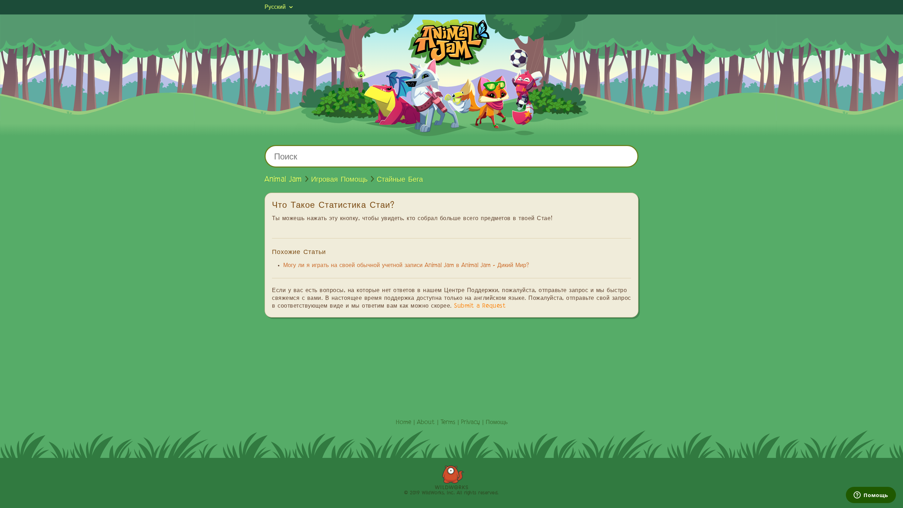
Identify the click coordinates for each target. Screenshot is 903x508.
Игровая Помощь (339, 179)
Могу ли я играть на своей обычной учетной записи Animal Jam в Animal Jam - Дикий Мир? (406, 265)
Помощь (497, 422)
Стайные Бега (400, 179)
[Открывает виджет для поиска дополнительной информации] (871, 495)
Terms (448, 422)
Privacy (470, 422)
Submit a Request (480, 306)
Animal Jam (283, 179)
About (426, 422)
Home (403, 422)
